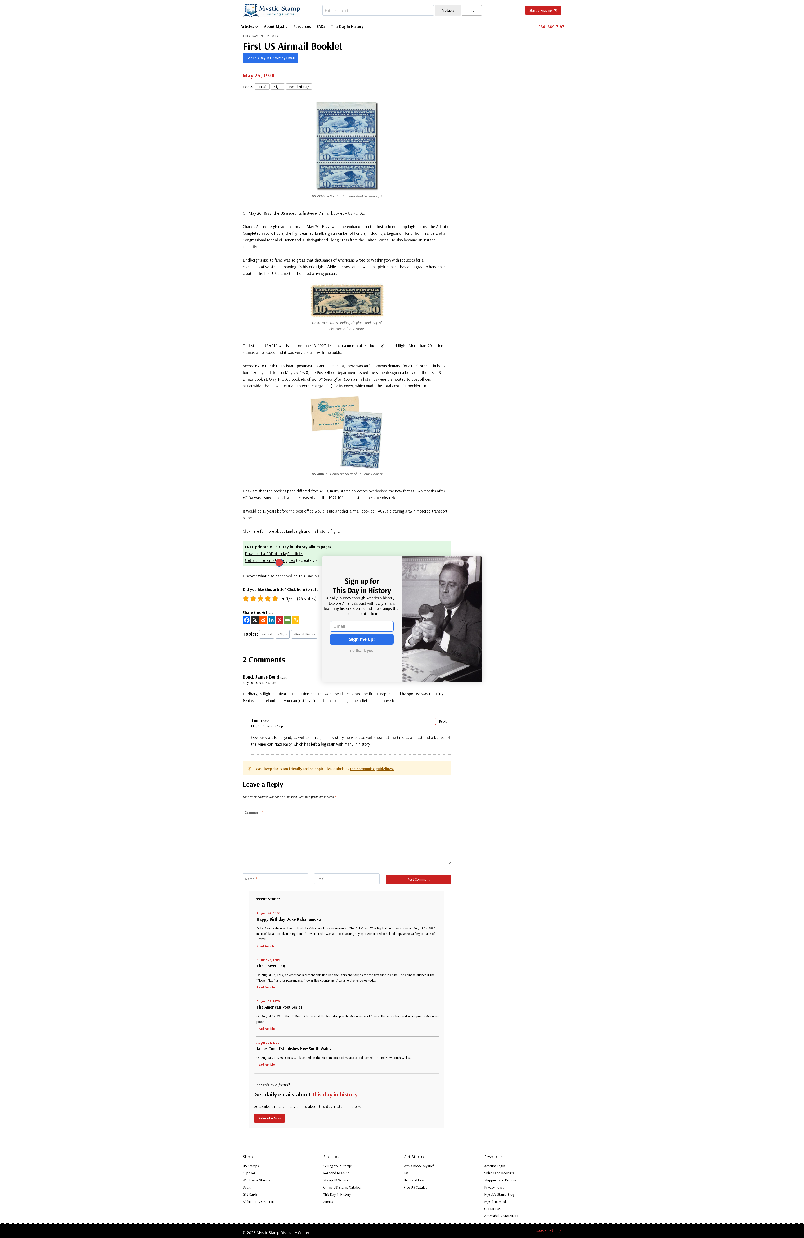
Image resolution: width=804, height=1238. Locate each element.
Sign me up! (362, 639)
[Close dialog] (279, 562)
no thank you (362, 650)
